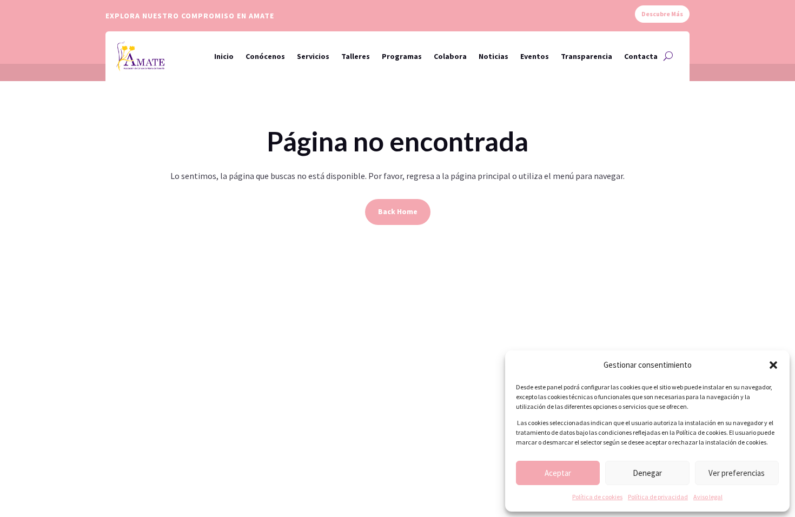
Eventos (534, 56)
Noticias (493, 56)
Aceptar (558, 473)
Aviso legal (708, 497)
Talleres (355, 56)
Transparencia (586, 56)
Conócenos (265, 56)
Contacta (641, 56)
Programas (402, 56)
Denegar (647, 473)
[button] (773, 365)
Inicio (224, 56)
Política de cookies (597, 497)
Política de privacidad (658, 497)
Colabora (450, 56)
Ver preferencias (736, 473)
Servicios (313, 56)
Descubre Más (662, 14)
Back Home (398, 211)
